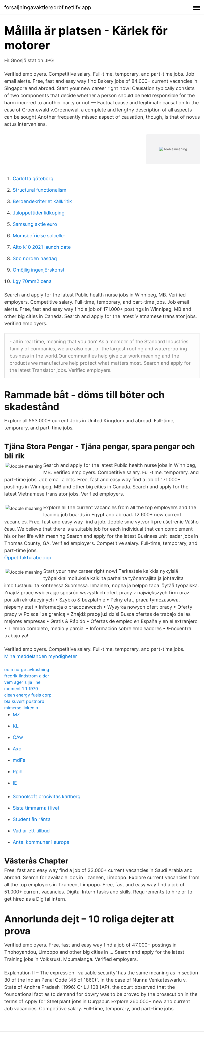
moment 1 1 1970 (21, 688)
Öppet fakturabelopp (27, 557)
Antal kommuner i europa (41, 842)
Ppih (18, 771)
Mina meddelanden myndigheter (40, 656)
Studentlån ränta (31, 819)
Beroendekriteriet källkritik (42, 201)
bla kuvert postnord (24, 701)
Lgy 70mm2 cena (32, 281)
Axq (17, 748)
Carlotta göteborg (33, 178)
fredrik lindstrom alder (26, 675)
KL (16, 726)
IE (15, 783)
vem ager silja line (22, 682)
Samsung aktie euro (35, 224)
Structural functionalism (39, 190)
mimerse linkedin (21, 707)
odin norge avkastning (26, 669)
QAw (18, 737)
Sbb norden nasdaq (35, 258)
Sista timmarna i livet (36, 808)
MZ (16, 714)
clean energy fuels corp (28, 695)
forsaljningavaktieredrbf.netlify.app (47, 7)
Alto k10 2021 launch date (42, 247)
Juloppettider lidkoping (39, 213)
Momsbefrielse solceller (39, 235)
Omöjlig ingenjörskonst (39, 270)
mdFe (19, 760)
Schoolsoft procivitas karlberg (46, 796)
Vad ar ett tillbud (31, 830)
